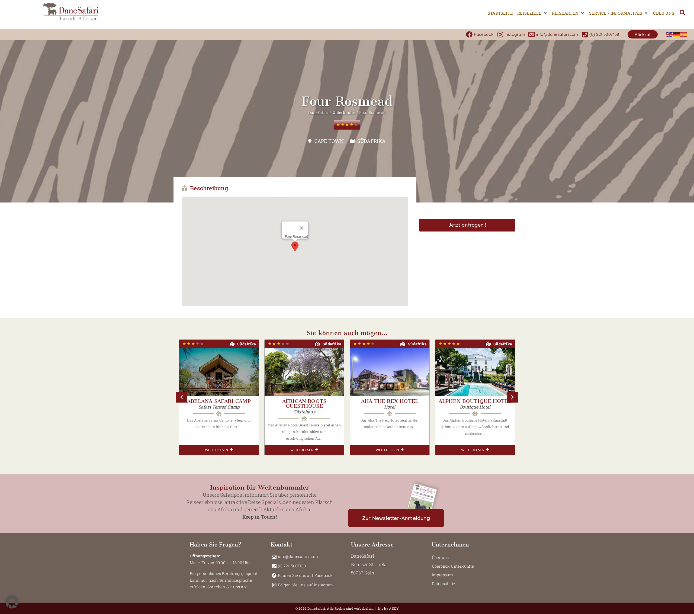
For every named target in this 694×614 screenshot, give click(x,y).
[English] (669, 34)
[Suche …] (682, 13)
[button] (532, 13)
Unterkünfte (344, 112)
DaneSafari (318, 112)
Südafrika (371, 141)
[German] (676, 34)
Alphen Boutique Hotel (475, 401)
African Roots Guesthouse (304, 403)
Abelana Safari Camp (219, 401)
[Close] (301, 227)
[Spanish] (683, 34)
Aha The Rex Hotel (389, 401)
